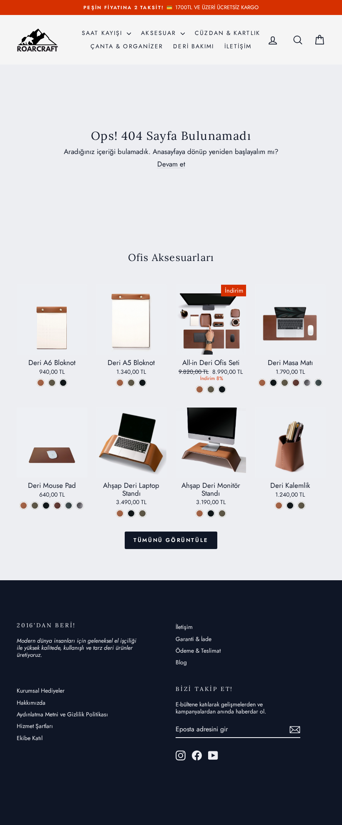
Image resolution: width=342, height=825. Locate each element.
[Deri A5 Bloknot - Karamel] (120, 383)
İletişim (184, 627)
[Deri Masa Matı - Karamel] (262, 383)
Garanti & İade (193, 639)
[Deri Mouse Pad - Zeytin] (35, 505)
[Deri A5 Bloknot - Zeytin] (131, 383)
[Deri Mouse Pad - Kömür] (46, 505)
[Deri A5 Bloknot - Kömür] (142, 383)
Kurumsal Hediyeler (41, 690)
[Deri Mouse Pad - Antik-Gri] (80, 505)
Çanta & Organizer (127, 46)
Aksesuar (160, 33)
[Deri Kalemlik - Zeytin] (301, 505)
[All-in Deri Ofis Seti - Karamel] (200, 389)
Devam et (171, 164)
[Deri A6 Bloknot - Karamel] (41, 383)
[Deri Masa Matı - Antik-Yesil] (318, 383)
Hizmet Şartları (35, 726)
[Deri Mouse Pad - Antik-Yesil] (69, 505)
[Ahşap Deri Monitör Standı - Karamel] (200, 513)
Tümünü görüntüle (171, 540)
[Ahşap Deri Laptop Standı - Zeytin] (142, 513)
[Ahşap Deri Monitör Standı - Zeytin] (222, 513)
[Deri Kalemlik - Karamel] (279, 505)
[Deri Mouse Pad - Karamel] (24, 505)
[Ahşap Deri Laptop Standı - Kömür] (131, 513)
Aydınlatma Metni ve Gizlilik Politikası (62, 714)
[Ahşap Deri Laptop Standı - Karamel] (120, 513)
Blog (181, 662)
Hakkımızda (31, 702)
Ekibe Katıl (30, 738)
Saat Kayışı (103, 33)
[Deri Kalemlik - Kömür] (290, 505)
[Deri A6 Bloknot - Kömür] (63, 383)
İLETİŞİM (238, 46)
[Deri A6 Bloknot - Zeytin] (52, 383)
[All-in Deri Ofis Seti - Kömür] (222, 389)
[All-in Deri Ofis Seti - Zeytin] (211, 389)
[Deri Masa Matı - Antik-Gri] (307, 383)
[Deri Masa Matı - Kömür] (273, 383)
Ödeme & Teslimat (198, 650)
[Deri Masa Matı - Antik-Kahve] (296, 383)
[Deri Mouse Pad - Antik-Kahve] (57, 505)
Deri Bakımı (193, 46)
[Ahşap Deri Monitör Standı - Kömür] (211, 513)
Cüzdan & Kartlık (227, 33)
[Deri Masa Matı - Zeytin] (285, 383)
